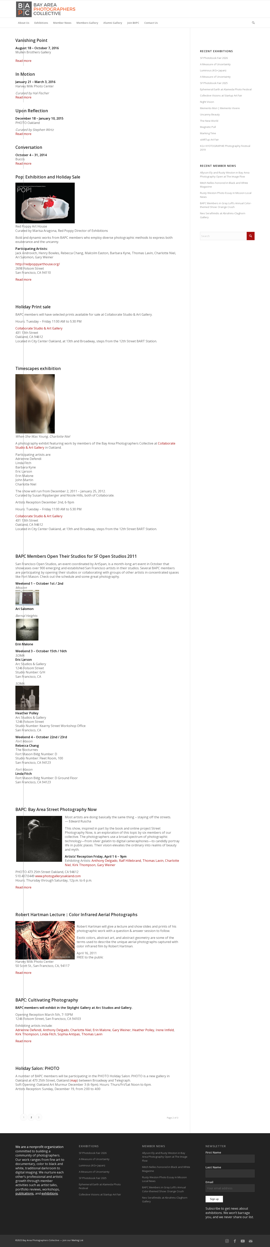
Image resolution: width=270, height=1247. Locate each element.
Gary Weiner (106, 865)
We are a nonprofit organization (39, 1147)
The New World (209, 121)
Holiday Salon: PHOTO (37, 1068)
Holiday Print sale (33, 307)
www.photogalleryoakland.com (58, 876)
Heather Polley (143, 1030)
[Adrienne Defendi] (39, 839)
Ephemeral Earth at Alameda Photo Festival (226, 89)
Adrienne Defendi (28, 1030)
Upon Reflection (31, 110)
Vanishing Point (31, 40)
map (74, 1080)
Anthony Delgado (104, 860)
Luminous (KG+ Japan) (213, 70)
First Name (213, 1152)
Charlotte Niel (80, 1030)
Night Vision (207, 102)
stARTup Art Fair (209, 139)
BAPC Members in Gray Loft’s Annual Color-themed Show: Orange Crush (225, 205)
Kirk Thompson (83, 865)
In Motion (25, 74)
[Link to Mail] (251, 1241)
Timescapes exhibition (38, 368)
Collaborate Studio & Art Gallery (38, 328)
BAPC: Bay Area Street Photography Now (56, 809)
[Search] (252, 23)
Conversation (28, 147)
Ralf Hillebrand (130, 860)
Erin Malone (102, 1030)
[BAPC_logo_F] (45, 9)
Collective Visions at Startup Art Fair (221, 95)
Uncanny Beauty (210, 114)
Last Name (213, 1167)
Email (209, 1182)
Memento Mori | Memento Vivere (220, 108)
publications (24, 1193)
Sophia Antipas (69, 1034)
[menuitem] (23, 23)
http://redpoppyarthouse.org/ (37, 264)
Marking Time (208, 133)
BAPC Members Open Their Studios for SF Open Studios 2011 (76, 556)
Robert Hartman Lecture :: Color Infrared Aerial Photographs (76, 914)
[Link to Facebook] (235, 1241)
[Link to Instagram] (227, 1241)
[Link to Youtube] (243, 1241)
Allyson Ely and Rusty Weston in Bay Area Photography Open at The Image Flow (224, 174)
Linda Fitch (48, 1034)
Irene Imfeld (165, 1030)
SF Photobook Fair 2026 (214, 58)
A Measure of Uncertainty (215, 64)
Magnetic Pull (208, 127)
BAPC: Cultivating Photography (46, 1000)
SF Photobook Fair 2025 (214, 83)
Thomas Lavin (153, 860)
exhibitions (50, 1193)
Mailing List (77, 1240)
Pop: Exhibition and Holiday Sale (47, 177)
